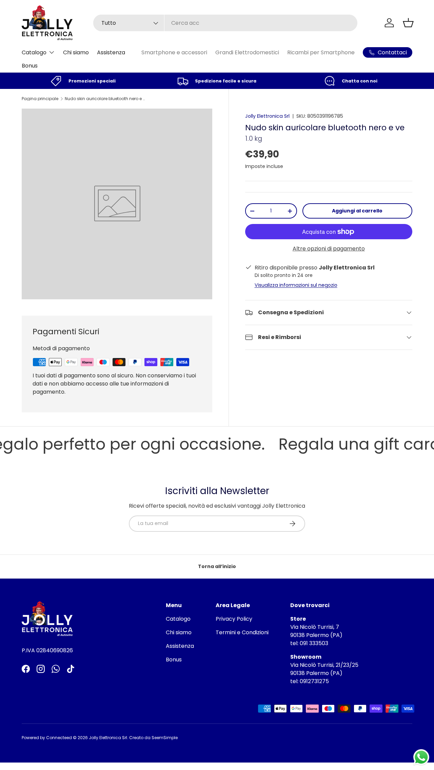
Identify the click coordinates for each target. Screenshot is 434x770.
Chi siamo (76, 52)
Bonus (30, 66)
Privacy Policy (234, 619)
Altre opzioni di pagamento (329, 248)
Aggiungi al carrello (357, 210)
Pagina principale (40, 99)
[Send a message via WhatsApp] (421, 757)
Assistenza (111, 52)
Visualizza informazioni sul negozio (296, 285)
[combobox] (225, 23)
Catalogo (34, 52)
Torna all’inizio (217, 566)
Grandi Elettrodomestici (247, 52)
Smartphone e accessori (174, 52)
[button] (408, 22)
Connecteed (59, 737)
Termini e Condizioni (242, 632)
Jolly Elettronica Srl (267, 116)
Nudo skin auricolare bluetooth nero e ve (105, 99)
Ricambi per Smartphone (321, 52)
